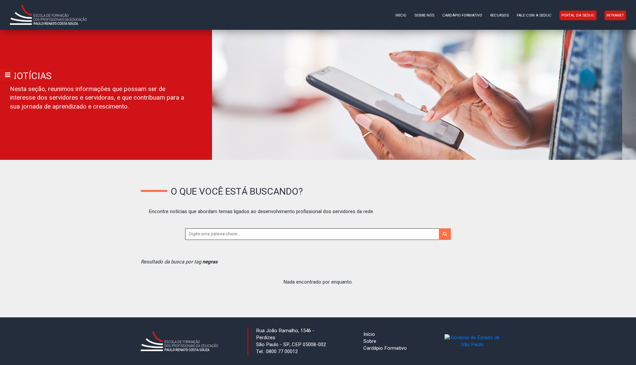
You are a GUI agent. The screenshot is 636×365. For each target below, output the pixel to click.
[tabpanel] (318, 95)
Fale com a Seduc (534, 15)
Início (401, 15)
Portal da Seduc (578, 15)
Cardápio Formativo (462, 15)
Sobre (369, 341)
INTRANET (615, 15)
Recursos (499, 15)
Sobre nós (424, 15)
